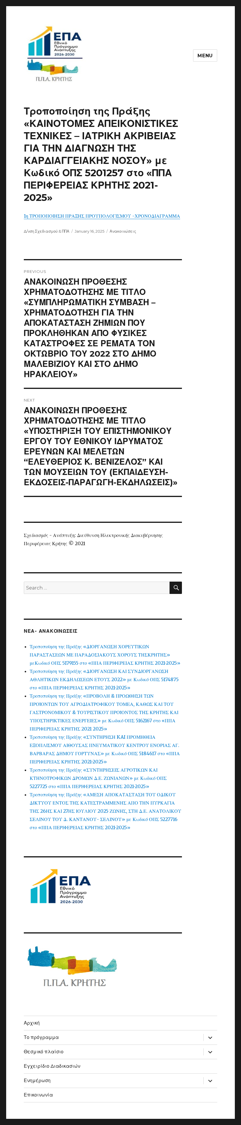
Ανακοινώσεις (123, 231)
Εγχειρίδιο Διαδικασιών (52, 1066)
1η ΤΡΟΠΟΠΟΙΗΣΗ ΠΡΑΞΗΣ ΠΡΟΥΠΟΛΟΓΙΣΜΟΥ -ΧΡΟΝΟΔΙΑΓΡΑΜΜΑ (102, 216)
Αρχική (32, 1023)
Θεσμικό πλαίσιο (43, 1052)
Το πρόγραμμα (41, 1037)
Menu (205, 55)
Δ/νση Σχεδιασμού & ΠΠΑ (46, 231)
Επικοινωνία (38, 1095)
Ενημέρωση (37, 1080)
